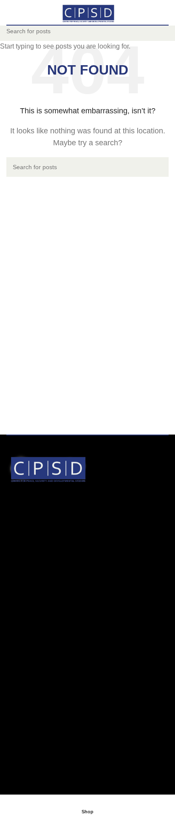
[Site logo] (87, 11)
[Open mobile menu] (9, 12)
